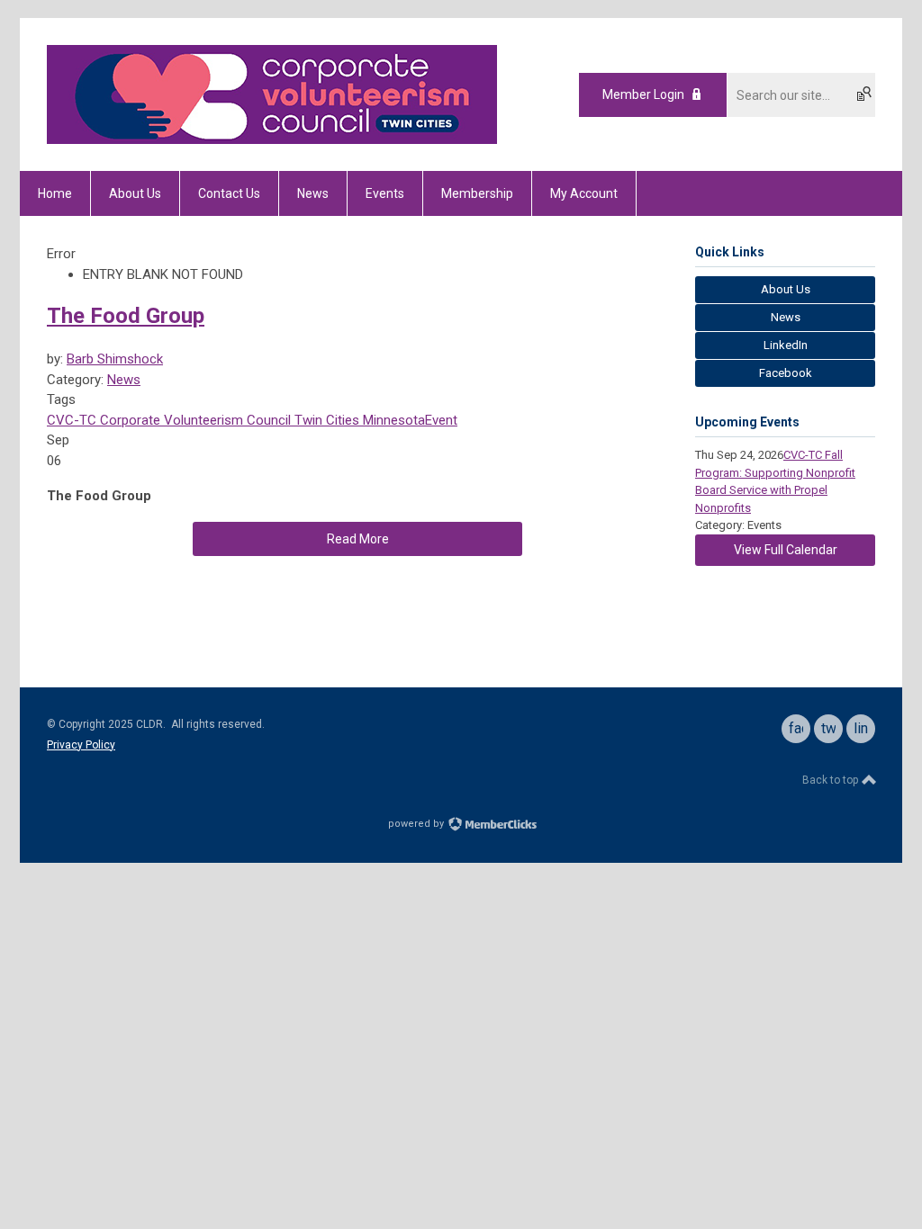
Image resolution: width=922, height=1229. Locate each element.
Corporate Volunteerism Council (193, 420)
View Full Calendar (785, 550)
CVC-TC (71, 420)
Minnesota (392, 420)
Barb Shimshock (115, 359)
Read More (358, 539)
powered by (417, 824)
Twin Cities (325, 420)
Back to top (831, 780)
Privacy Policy (81, 745)
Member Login (643, 94)
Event (441, 420)
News (123, 380)
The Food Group (125, 315)
